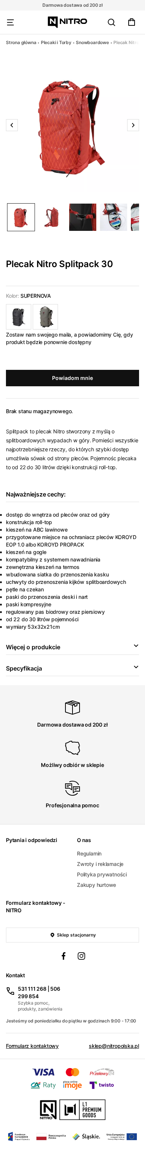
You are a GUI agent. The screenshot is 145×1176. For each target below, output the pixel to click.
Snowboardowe (92, 42)
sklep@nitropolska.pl (114, 1046)
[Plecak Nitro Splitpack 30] (18, 316)
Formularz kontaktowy (32, 1046)
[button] (72, 125)
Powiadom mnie (72, 378)
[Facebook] (63, 957)
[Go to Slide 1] (21, 217)
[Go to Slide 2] (52, 217)
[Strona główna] (67, 22)
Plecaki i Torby (56, 42)
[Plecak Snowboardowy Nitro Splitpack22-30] (45, 316)
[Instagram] (81, 957)
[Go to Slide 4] (114, 217)
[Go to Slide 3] (83, 217)
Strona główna (21, 42)
